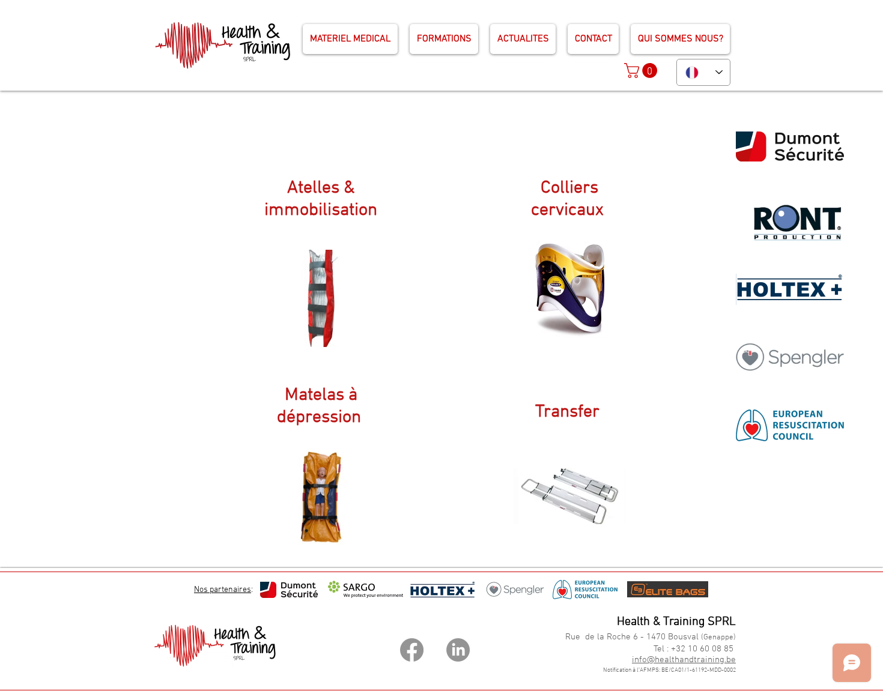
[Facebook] (411, 650)
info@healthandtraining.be (684, 659)
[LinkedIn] (458, 650)
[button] (642, 70)
